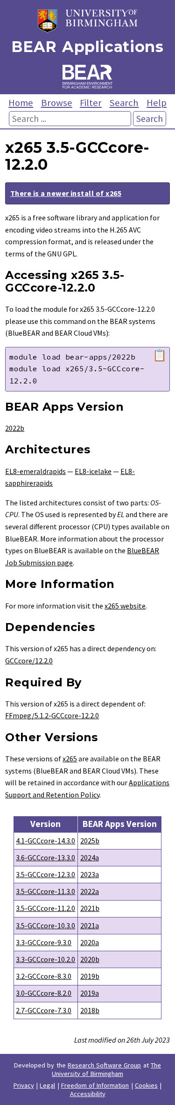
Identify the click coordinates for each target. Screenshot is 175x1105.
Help (157, 103)
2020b (89, 959)
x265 (70, 758)
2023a (89, 874)
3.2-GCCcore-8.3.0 (43, 976)
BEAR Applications (87, 46)
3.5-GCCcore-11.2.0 (45, 908)
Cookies (146, 1085)
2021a (89, 925)
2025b (89, 840)
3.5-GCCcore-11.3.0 (45, 891)
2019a (89, 993)
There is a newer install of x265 (65, 193)
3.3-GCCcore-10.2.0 (45, 959)
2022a (89, 891)
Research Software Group (104, 1065)
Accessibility (87, 1094)
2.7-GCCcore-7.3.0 (43, 1010)
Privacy (24, 1085)
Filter (91, 103)
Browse (56, 103)
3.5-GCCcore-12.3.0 (45, 874)
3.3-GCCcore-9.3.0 (43, 942)
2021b (89, 908)
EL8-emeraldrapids (35, 471)
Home (20, 103)
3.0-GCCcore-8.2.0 (43, 993)
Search (124, 103)
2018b (89, 1010)
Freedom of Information (95, 1085)
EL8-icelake (93, 471)
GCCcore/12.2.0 (29, 660)
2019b (89, 976)
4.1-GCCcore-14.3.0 (45, 840)
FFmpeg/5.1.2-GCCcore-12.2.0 (52, 715)
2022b (14, 428)
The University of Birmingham (106, 1069)
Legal (47, 1085)
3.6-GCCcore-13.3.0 (45, 857)
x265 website (125, 605)
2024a (89, 857)
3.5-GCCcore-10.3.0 (45, 925)
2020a (89, 942)
